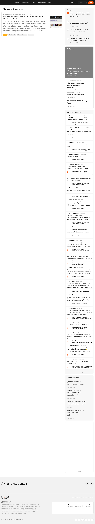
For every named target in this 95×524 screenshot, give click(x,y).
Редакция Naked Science (19, 14)
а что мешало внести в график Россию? (78, 324)
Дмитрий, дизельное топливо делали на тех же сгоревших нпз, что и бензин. (78, 191)
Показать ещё (79, 372)
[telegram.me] (89, 520)
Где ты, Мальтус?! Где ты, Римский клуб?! (79, 119)
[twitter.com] (76, 520)
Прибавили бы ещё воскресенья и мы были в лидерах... (78, 362)
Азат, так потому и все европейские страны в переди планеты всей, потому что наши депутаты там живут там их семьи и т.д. (79, 258)
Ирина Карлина (73, 359)
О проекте (84, 497)
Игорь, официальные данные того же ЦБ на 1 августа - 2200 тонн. (79, 179)
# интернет (31, 34)
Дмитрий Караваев (74, 154)
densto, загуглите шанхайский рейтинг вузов (78, 145)
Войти (91, 2)
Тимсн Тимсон (72, 267)
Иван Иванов (72, 226)
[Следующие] (92, 483)
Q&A (49, 2)
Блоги (33, 2)
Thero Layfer (72, 240)
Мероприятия (42, 2)
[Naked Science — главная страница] (7, 2)
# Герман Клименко (22, 34)
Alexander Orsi (73, 164)
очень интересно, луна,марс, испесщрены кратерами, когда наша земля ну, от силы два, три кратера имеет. (79, 336)
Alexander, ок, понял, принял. (75, 156)
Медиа (5, 34)
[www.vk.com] (79, 520)
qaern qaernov (72, 142)
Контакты (77, 497)
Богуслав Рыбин (73, 213)
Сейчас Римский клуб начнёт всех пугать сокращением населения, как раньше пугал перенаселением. (79, 133)
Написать (82, 2)
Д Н (70, 254)
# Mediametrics (12, 34)
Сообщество (25, 2)
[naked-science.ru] (92, 520)
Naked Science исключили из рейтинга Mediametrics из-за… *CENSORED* (23, 18)
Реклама (90, 497)
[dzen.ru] (85, 520)
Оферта (72, 497)
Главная (16, 2)
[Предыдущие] (87, 483)
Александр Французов (75, 322)
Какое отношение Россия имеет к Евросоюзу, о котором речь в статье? (77, 167)
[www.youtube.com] (82, 520)
